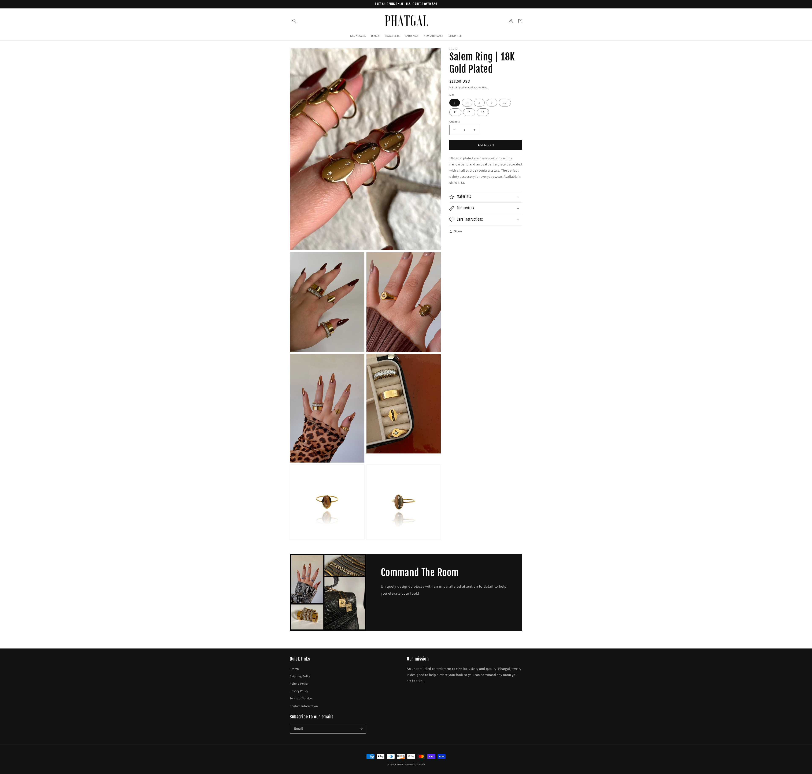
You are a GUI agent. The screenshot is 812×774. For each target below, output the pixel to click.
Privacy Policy (299, 691)
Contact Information (304, 706)
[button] (294, 21)
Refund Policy (299, 683)
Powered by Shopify (415, 764)
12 (469, 112)
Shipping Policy (300, 676)
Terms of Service (301, 698)
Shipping (454, 87)
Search (294, 669)
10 (504, 102)
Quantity (454, 121)
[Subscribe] (361, 729)
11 (455, 112)
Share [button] (458, 231)
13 (482, 112)
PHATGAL (399, 764)
